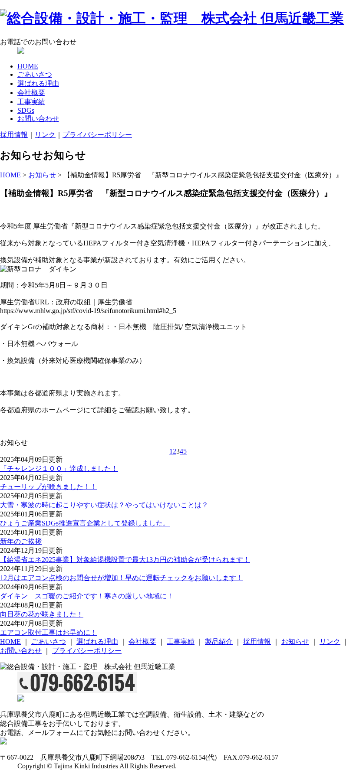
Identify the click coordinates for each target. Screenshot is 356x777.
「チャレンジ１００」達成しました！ (59, 468)
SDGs (25, 110)
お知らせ (42, 175)
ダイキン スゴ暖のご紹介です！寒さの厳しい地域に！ (87, 596)
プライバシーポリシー (97, 134)
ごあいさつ (34, 74)
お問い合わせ (38, 118)
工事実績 (31, 101)
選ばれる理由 (38, 83)
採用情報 (14, 134)
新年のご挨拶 (21, 541)
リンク (45, 134)
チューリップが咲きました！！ (48, 486)
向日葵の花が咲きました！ (41, 614)
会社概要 (31, 92)
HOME (27, 66)
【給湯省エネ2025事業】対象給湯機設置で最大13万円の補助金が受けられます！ (125, 559)
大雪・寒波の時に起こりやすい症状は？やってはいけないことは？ (104, 505)
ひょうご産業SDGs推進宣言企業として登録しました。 (85, 523)
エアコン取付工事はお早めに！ (48, 632)
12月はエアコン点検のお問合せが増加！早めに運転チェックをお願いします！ (121, 577)
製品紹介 (219, 641)
